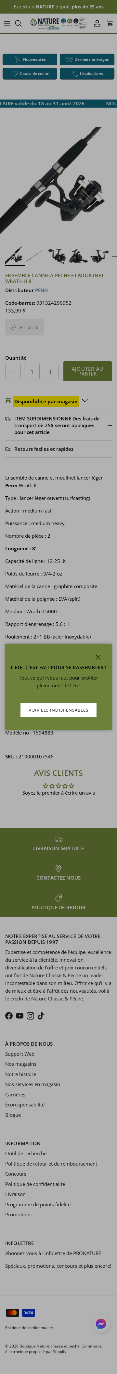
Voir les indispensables (58, 710)
